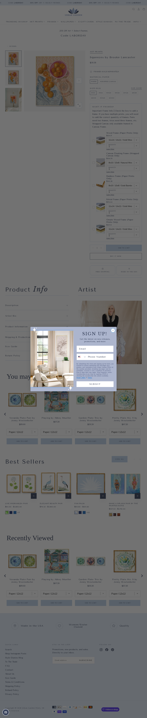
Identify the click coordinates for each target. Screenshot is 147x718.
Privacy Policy (81, 377)
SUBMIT (95, 384)
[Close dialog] (113, 330)
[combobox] (81, 357)
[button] (5, 712)
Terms (90, 377)
